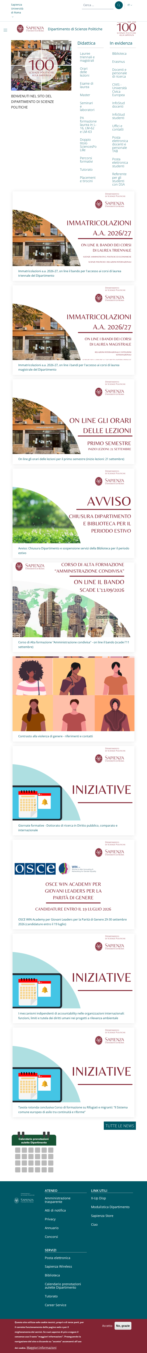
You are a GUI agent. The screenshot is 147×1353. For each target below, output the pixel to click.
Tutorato (51, 1296)
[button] (17, 10)
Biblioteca (52, 1275)
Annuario (52, 1228)
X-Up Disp (98, 1198)
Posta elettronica (57, 1258)
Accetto (107, 1326)
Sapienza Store (102, 1216)
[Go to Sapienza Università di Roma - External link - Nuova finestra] (32, 28)
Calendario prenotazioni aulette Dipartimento (63, 1286)
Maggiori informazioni (41, 1348)
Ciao (94, 1224)
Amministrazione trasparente (57, 1200)
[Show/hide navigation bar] (6, 30)
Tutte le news (120, 1125)
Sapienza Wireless (58, 1266)
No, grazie (123, 1325)
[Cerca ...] (119, 5)
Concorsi (51, 1236)
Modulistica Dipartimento (110, 1207)
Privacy (50, 1219)
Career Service (55, 1305)
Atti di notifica (55, 1210)
